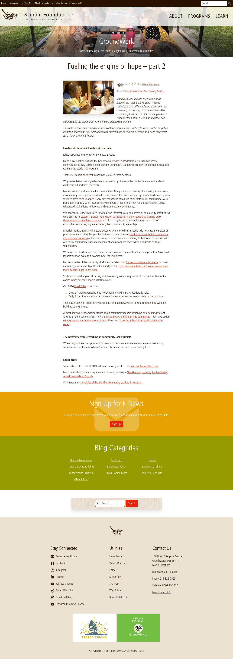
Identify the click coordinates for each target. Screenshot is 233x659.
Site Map (114, 583)
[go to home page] (37, 16)
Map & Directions (161, 565)
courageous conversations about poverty (85, 320)
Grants (152, 460)
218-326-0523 (168, 578)
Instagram (61, 570)
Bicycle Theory (138, 651)
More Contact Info (161, 592)
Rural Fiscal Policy (116, 466)
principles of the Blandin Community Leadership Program (112, 382)
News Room (115, 556)
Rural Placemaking (152, 466)
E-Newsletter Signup (66, 556)
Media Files (115, 577)
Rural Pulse (80, 286)
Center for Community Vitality (142, 262)
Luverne (146, 372)
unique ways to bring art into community (128, 316)
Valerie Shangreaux (150, 84)
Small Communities (116, 472)
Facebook (60, 563)
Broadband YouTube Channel (70, 604)
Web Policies (115, 590)
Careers (113, 570)
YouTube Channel (65, 583)
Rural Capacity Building (153, 91)
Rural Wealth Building (81, 472)
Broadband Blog (64, 597)
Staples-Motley (159, 372)
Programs (199, 16)
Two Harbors (134, 372)
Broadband (117, 460)
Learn (222, 16)
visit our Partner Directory (144, 366)
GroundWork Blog (65, 590)
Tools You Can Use (152, 472)
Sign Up (116, 424)
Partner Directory (118, 563)
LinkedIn (60, 577)
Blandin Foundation (133, 91)
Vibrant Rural (81, 479)
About (176, 16)
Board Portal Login (118, 597)
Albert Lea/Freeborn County (78, 376)
